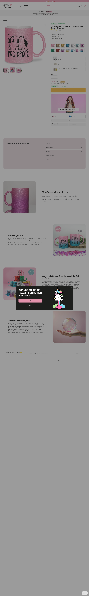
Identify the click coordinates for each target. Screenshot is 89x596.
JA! (30, 300)
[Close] (71, 287)
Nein (30, 305)
